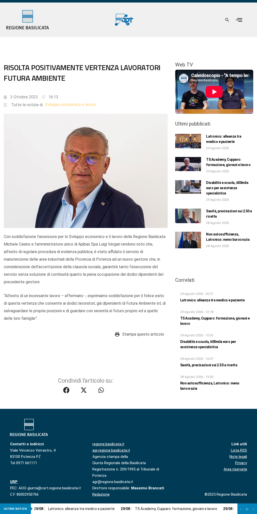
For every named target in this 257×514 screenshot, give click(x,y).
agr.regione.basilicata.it (111, 450)
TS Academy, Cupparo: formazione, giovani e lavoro (169, 509)
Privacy (241, 463)
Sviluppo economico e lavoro (70, 104)
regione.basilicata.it (108, 444)
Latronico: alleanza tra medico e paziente (212, 300)
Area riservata (235, 469)
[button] (239, 20)
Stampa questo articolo (143, 334)
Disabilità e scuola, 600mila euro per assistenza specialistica (227, 188)
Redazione (101, 494)
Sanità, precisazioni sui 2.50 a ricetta (208, 365)
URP (14, 482)
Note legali (238, 456)
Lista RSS (239, 450)
